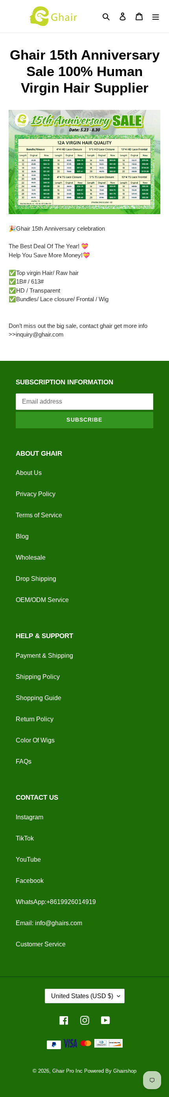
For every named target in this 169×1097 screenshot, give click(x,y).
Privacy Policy (35, 494)
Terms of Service (39, 515)
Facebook (30, 880)
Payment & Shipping (44, 655)
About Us (29, 472)
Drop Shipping (36, 578)
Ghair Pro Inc (67, 1071)
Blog (22, 536)
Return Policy (34, 719)
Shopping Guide (38, 698)
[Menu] (155, 16)
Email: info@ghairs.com (49, 923)
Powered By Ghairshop (110, 1071)
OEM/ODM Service (42, 600)
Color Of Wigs (35, 740)
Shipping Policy (38, 676)
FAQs (23, 761)
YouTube (28, 859)
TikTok (25, 838)
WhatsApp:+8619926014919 (56, 902)
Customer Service (41, 944)
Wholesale (31, 557)
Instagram (29, 817)
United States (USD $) (82, 996)
